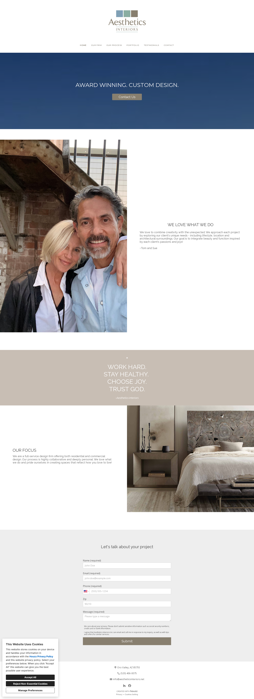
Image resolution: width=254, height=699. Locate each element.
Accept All (30, 677)
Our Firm (96, 45)
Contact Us (127, 97)
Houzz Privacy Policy (41, 656)
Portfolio (133, 45)
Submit (127, 641)
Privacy (119, 694)
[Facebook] (129, 685)
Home (83, 45)
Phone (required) (92, 586)
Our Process (114, 45)
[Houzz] (124, 685)
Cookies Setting (131, 694)
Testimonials (151, 45)
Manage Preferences (30, 690)
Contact (169, 45)
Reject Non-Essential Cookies (30, 683)
